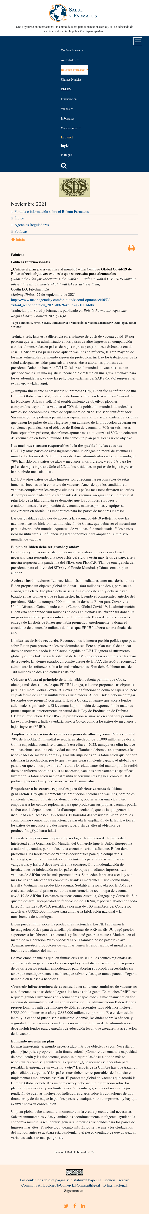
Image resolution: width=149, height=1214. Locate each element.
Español (67, 137)
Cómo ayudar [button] (69, 128)
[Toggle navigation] (137, 41)
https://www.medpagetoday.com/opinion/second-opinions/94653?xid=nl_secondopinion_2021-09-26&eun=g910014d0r (61, 302)
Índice (19, 218)
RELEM (66, 89)
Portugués (67, 154)
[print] (131, 249)
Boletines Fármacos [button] (73, 70)
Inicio (20, 239)
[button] (64, 165)
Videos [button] (65, 109)
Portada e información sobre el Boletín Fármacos (52, 211)
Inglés (65, 145)
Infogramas (67, 118)
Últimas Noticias (71, 79)
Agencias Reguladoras (32, 224)
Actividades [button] (68, 60)
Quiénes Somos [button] (71, 50)
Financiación (69, 99)
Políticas (21, 231)
